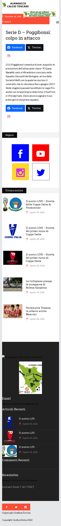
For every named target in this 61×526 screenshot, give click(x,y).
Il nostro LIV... (27, 418)
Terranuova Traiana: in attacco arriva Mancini (38, 311)
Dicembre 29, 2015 (12, 16)
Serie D (7, 21)
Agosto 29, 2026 (36, 239)
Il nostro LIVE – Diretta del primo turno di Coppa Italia (40, 231)
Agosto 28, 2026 (36, 319)
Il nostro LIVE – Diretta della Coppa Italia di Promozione (40, 204)
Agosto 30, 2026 (36, 212)
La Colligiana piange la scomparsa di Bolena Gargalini (39, 284)
